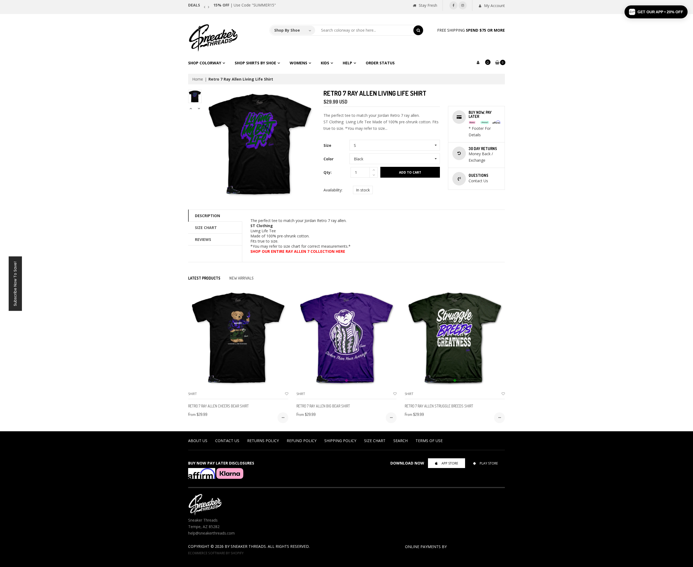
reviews (203, 239)
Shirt (192, 394)
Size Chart (206, 227)
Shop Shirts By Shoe (255, 62)
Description (207, 215)
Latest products (204, 278)
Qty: (327, 172)
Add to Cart (410, 172)
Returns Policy (263, 440)
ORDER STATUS (380, 62)
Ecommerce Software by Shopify (216, 553)
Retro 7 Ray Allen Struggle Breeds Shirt (439, 406)
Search (400, 440)
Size (327, 145)
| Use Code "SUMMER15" (268, 5)
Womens (298, 62)
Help (347, 62)
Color (328, 158)
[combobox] (364, 30)
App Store (450, 463)
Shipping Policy (340, 440)
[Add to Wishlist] (286, 394)
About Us (197, 440)
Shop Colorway (204, 62)
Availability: (332, 190)
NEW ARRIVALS (241, 278)
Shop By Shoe (287, 30)
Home (197, 79)
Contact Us (227, 440)
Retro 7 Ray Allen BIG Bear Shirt (323, 406)
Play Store (489, 463)
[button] (656, 11)
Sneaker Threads (248, 546)
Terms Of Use (429, 440)
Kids (325, 62)
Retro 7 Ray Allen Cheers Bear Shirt (218, 406)
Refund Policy (301, 440)
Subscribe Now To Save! (15, 283)
